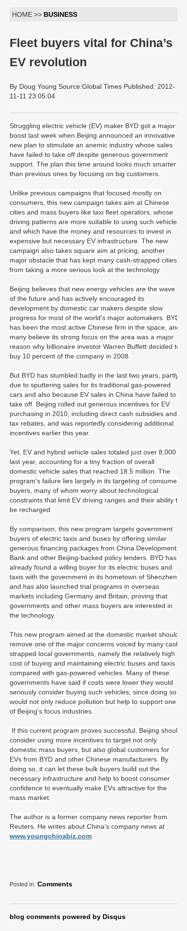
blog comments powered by (68, 916)
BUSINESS (60, 14)
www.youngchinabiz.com (51, 836)
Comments (54, 884)
